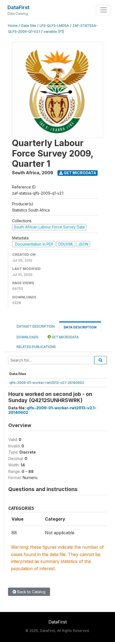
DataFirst (18, 7)
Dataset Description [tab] (36, 326)
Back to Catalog (30, 591)
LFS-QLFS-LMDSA (54, 26)
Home (13, 26)
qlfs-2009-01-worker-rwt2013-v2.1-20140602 (46, 382)
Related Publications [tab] (36, 347)
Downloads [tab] (28, 337)
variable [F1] (54, 31)
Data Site (28, 26)
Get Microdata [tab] (65, 337)
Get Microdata (79, 172)
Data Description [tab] (80, 327)
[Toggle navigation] (103, 10)
